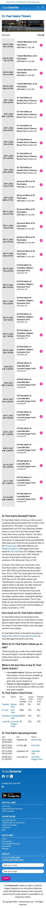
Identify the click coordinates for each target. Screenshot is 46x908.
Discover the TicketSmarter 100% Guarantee (23, 2)
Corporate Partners (9, 820)
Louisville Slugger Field (15, 723)
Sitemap (5, 848)
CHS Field (14, 551)
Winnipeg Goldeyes (10, 549)
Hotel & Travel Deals (9, 825)
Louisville (6, 721)
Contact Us (6, 806)
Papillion (5, 704)
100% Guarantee (8, 811)
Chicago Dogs (11, 546)
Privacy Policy (7, 841)
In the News (6, 827)
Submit (6, 878)
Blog (3, 830)
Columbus (6, 716)
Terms (4, 839)
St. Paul (5, 710)
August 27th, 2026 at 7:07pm (13, 636)
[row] (23, 46)
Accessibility (6, 846)
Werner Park (14, 705)
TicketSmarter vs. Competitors (13, 823)
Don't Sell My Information (11, 844)
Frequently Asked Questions (12, 809)
